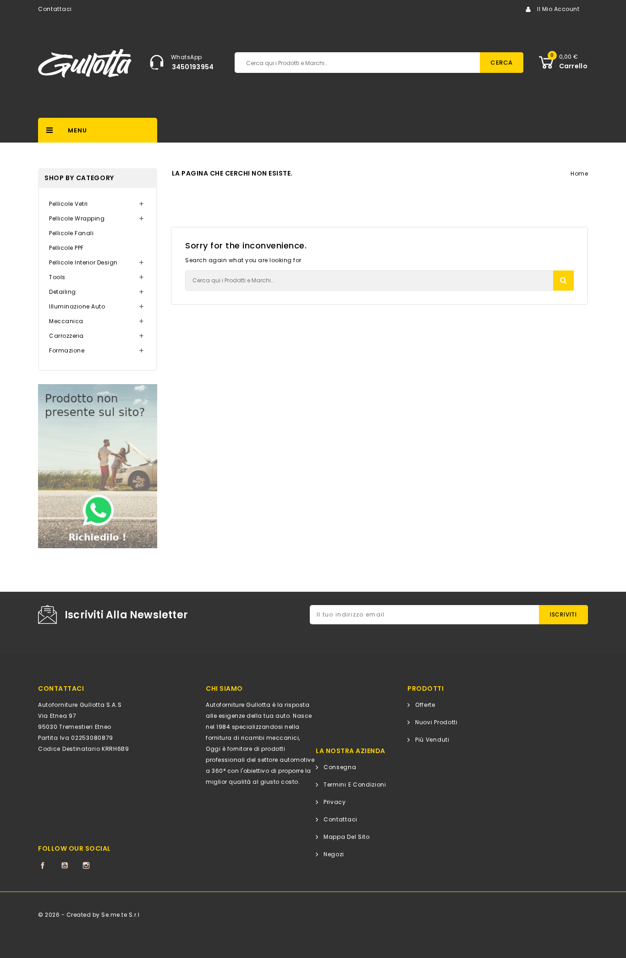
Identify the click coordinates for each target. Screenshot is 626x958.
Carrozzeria (66, 336)
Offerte (425, 705)
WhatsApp (186, 57)
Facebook (42, 865)
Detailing (62, 292)
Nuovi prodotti (436, 722)
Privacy (335, 802)
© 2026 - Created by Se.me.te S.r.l (88, 915)
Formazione (66, 350)
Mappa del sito (347, 837)
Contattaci (55, 9)
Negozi (334, 854)
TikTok (108, 865)
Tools (57, 277)
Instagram (86, 865)
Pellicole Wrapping (76, 218)
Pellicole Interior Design (83, 262)
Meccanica (66, 321)
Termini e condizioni (355, 784)
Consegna (340, 767)
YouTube (64, 865)
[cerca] (563, 280)
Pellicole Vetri (68, 204)
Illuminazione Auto (77, 306)
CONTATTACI (61, 688)
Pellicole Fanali (71, 233)
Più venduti (432, 739)
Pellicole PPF (66, 248)
